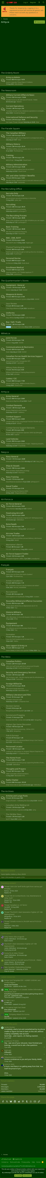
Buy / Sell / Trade (13, 322)
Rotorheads (11, 524)
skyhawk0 (20, 363)
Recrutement (11, 592)
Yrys (16, 608)
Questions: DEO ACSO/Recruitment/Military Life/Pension (24, 538)
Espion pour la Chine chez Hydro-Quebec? (19, 574)
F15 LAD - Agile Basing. (13, 549)
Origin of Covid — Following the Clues (18, 801)
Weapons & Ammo (14, 294)
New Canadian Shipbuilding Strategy (17, 471)
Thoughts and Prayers (16, 769)
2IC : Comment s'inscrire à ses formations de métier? (22, 585)
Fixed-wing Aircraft (14, 513)
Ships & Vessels (12, 466)
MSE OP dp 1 (10, 160)
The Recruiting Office (11, 188)
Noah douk (25, 263)
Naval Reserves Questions (14, 482)
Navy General (12, 456)
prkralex (17, 374)
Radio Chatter (12, 780)
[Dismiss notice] (43, 8)
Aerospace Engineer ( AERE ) (15, 559)
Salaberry (21, 412)
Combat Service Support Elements (20, 428)
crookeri (36, 597)
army (34, 810)
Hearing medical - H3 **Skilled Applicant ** (19, 272)
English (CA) (18, 1159)
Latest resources (8, 977)
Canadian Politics (13, 661)
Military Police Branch (15, 367)
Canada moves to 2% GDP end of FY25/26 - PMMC (22, 100)
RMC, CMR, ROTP (13, 238)
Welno (16, 641)
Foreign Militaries (14, 683)
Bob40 (17, 540)
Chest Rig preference (12, 308)
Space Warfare (10, 509)
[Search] (43, 2)
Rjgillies (7, 874)
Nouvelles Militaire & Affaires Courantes (24, 601)
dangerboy (17, 731)
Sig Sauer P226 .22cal (15, 327)
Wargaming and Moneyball (14, 711)
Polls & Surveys (12, 735)
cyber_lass (18, 200)
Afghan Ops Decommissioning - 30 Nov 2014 (20, 729)
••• (44, 1038)
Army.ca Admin (13, 77)
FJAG (19, 140)
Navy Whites (10, 318)
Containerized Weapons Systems (16, 299)
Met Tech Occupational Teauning (16, 232)
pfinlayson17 (35, 482)
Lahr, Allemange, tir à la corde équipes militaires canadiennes (25, 617)
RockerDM (21, 233)
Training (9, 155)
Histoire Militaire (13, 612)
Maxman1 (21, 472)
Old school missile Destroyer (15, 688)
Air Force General (14, 504)
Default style (7, 1159)
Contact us (4, 1162)
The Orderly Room (10, 72)
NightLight (29, 243)
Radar (8, 352)
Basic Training (12, 227)
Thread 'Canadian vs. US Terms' (15, 905)
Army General (12, 396)
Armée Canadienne (14, 580)
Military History (13, 144)
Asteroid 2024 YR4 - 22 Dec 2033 (16, 720)
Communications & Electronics (20, 347)
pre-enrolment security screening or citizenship (21, 198)
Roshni (16, 1041)
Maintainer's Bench (14, 544)
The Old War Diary (13, 814)
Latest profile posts (9, 1024)
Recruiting (10, 204)
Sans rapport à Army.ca (16, 645)
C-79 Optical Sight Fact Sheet (14, 1007)
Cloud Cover (27, 160)
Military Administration (16, 164)
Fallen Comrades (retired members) (17, 774)
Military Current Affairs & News (20, 95)
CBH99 (23, 874)
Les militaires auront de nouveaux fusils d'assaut (21, 628)
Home (38, 1162)
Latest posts (6, 933)
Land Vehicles (12, 439)
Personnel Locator (14, 746)
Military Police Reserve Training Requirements (20, 372)
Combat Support (13, 416)
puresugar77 (22, 211)
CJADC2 (8, 343)
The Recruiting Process (16, 215)
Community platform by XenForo (18, 1166)
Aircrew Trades (13, 533)
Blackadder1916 (23, 690)
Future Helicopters (12, 529)
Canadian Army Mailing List (17, 805)
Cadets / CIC (11, 378)
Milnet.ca (5, 333)
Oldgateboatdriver (21, 493)
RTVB (16, 619)
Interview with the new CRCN (15, 461)
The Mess (5, 656)
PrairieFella (21, 446)
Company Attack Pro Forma (17, 1014)
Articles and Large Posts (17, 796)
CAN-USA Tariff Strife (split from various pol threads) (22, 666)
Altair (37, 122)
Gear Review (11, 303)
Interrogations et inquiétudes (15, 597)
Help (33, 1162)
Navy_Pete (39, 461)
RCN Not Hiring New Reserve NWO (17, 491)
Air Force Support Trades (17, 554)
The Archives (7, 791)
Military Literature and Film (18, 695)
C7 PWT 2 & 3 (9, 1000)
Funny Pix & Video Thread (13, 953)
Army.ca (5, 391)
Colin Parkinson (30, 318)
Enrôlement (9, 263)
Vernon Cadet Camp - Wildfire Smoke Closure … (21, 383)
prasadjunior (35, 559)
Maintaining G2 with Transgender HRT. (18, 361)
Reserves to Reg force (13, 401)
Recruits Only (12, 193)
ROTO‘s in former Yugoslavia (15, 810)
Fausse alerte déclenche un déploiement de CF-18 (21, 606)
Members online (8, 870)
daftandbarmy (17, 742)
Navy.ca (5, 452)
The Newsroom (8, 90)
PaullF (30, 401)
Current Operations (15, 106)
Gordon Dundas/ (9, 1027)
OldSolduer (20, 520)
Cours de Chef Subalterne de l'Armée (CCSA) (20, 639)
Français (5, 565)
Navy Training (12, 477)
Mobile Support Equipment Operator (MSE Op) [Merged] (24, 433)
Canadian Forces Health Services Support (24, 356)
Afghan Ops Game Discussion (18, 724)
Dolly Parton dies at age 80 (14, 785)
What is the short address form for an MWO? (20, 169)
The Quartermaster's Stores (15, 280)
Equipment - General (15, 285)
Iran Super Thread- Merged (14, 122)
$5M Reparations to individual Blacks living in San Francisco (25, 740)
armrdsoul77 (31, 529)
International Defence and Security (22, 117)
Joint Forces (11, 338)
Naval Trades (12, 486)
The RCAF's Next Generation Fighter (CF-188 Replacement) (24, 518)
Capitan (16, 434)
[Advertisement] (23, 47)
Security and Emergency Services (21, 672)
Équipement (11, 623)
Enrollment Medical (15, 267)
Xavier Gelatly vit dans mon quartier (17, 650)
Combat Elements (14, 405)
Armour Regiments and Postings (16, 410)
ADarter (19, 102)
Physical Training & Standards (18, 247)
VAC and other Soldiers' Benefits (20, 175)
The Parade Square (10, 128)
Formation (10, 634)
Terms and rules (15, 1162)
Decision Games (13, 706)
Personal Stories (13, 258)
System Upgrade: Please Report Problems (19, 82)
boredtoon (31, 308)
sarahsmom (18, 274)
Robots (8, 290)
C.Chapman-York (23, 701)
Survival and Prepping (15, 715)
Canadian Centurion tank (14, 700)
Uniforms (10, 313)
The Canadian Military (16, 133)
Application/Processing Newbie (16, 209)
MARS (20, 1057)
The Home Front (13, 758)
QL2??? (8, 819)
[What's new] (39, 2)
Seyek (3, 874)
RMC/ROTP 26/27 (11, 243)
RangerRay (38, 720)
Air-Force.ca (7, 499)
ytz (32, 711)
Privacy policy (26, 1162)
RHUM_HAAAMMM (20, 587)
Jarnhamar (36, 327)
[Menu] (2, 2)
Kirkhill (25, 290)
